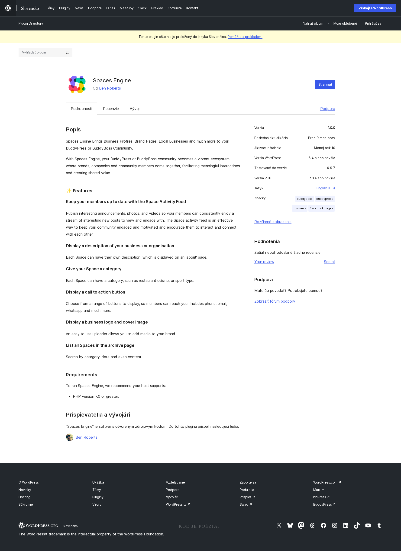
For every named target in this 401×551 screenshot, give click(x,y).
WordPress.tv (178, 504)
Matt (318, 490)
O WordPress (29, 482)
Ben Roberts (110, 88)
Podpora (327, 108)
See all (329, 261)
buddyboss (305, 198)
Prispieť (247, 497)
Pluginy (97, 497)
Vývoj (134, 108)
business (300, 208)
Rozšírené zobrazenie (272, 221)
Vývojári (172, 497)
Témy (96, 490)
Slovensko (70, 526)
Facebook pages (321, 208)
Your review (264, 261)
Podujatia (247, 490)
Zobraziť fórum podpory (274, 301)
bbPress (321, 497)
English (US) (326, 188)
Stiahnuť (325, 84)
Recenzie (111, 108)
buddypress (324, 198)
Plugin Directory (31, 23)
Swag (246, 504)
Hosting (24, 497)
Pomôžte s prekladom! (245, 37)
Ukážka (98, 482)
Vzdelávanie (175, 482)
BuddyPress (324, 504)
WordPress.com (327, 482)
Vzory (96, 504)
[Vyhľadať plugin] (67, 52)
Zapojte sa (248, 482)
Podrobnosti (81, 108)
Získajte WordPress (375, 8)
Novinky (25, 490)
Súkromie (26, 504)
